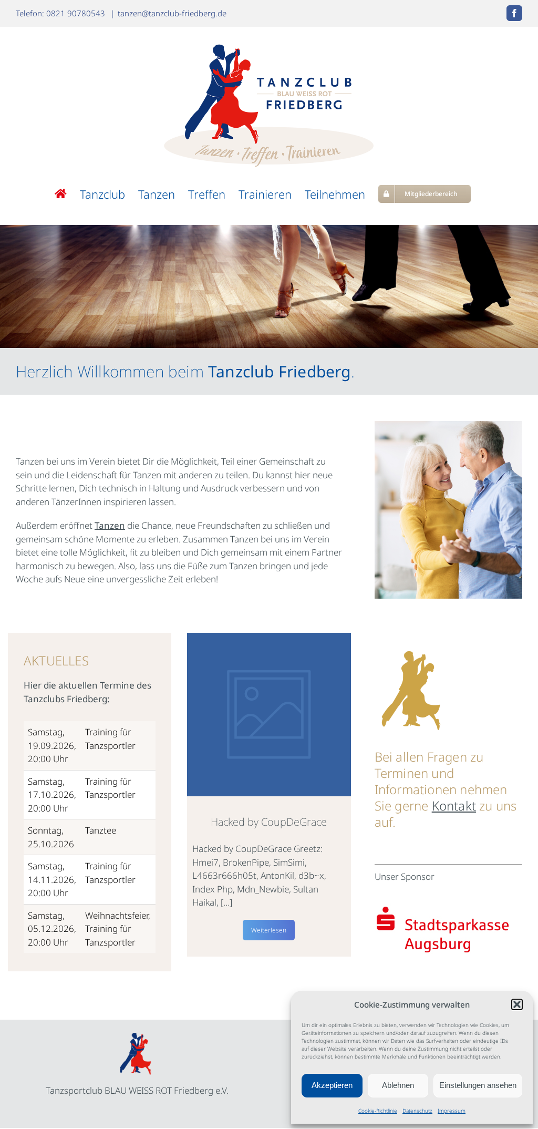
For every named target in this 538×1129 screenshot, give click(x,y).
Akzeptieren (332, 1085)
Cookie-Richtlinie (377, 1110)
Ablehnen (398, 1085)
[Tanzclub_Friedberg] (137, 1037)
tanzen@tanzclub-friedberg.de (172, 13)
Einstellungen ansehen (477, 1085)
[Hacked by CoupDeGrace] (268, 714)
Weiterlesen (268, 930)
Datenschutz (417, 1110)
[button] (517, 1004)
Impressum (451, 1110)
